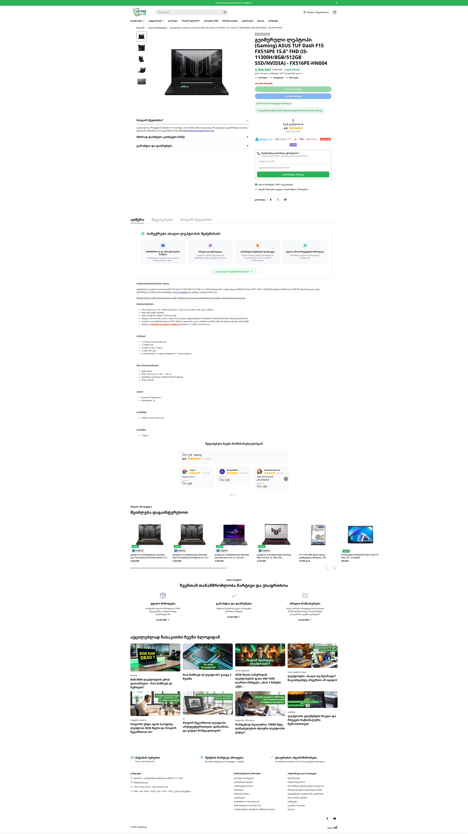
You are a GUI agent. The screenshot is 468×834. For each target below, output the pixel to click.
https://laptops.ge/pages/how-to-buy (198, 130)
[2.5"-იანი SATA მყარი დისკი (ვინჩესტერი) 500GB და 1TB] (318, 489)
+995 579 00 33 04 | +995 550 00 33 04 (151, 787)
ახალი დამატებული (157, 27)
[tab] (137, 220)
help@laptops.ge (141, 782)
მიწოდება (274, 73)
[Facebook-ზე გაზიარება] (271, 200)
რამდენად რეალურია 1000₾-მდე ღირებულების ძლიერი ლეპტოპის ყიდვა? (260, 682)
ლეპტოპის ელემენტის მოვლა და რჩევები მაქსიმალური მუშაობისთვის (312, 674)
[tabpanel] (234, 332)
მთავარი (140, 27)
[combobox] (191, 12)
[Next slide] (335, 522)
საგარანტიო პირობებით (296, 189)
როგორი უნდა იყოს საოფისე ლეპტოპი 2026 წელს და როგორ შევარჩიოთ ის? (153, 682)
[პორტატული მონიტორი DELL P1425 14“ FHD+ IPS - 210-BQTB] (360, 489)
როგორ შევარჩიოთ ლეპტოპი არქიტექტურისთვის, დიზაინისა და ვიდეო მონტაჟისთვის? (206, 680)
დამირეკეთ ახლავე (293, 174)
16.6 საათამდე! (180, 292)
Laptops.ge (142, 827)
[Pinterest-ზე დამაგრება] (285, 200)
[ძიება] (225, 12)
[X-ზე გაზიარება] (278, 200)
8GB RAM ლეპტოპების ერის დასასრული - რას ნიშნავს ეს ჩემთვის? (151, 637)
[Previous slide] (327, 522)
